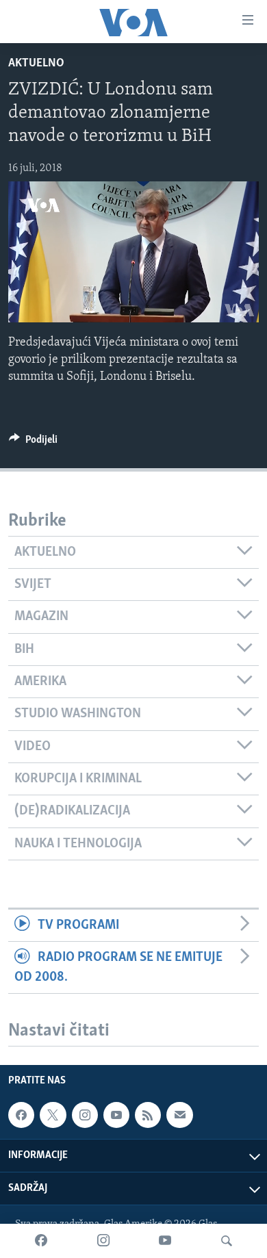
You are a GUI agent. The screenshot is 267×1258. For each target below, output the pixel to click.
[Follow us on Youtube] (116, 1115)
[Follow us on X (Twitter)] (53, 1115)
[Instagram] (103, 1241)
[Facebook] (41, 1241)
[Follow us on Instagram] (85, 1115)
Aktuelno (36, 63)
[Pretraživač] (226, 1241)
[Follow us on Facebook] (21, 1115)
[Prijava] (179, 1115)
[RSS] (148, 1115)
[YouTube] (165, 1241)
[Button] (33, 443)
